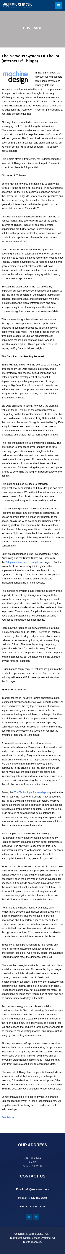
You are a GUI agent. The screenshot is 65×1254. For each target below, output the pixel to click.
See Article (8, 1117)
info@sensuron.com (37, 1189)
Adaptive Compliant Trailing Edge (24, 562)
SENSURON (42, 1233)
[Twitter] (36, 1217)
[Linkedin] (29, 1217)
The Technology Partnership (30, 792)
